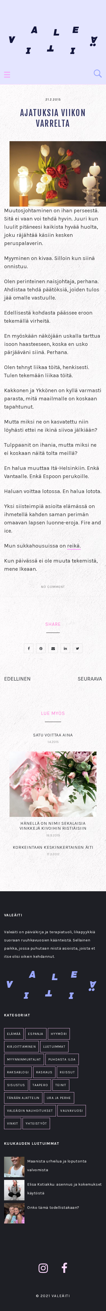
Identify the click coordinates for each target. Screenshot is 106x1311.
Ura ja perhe (59, 1098)
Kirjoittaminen (21, 1047)
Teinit (60, 1085)
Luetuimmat (54, 1047)
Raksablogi (18, 1072)
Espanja (35, 1034)
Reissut (67, 1072)
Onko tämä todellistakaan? (53, 1207)
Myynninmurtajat (24, 1059)
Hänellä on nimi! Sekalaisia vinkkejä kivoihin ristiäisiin (53, 826)
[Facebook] (64, 1268)
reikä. (74, 546)
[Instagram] (43, 1268)
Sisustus (16, 1085)
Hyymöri (59, 1034)
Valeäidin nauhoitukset (30, 1111)
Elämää (14, 1034)
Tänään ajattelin (23, 1098)
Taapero (40, 1085)
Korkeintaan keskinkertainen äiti (53, 847)
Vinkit (12, 1123)
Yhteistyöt (36, 1123)
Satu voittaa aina (53, 735)
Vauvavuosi (71, 1111)
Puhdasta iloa (62, 1059)
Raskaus (44, 1072)
